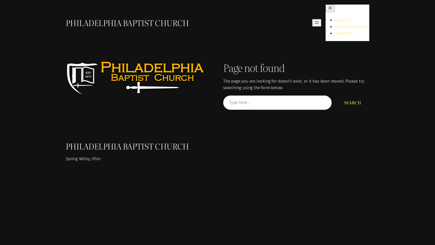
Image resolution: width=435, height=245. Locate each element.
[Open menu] (316, 23)
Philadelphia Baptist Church (127, 23)
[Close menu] (330, 8)
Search (352, 102)
